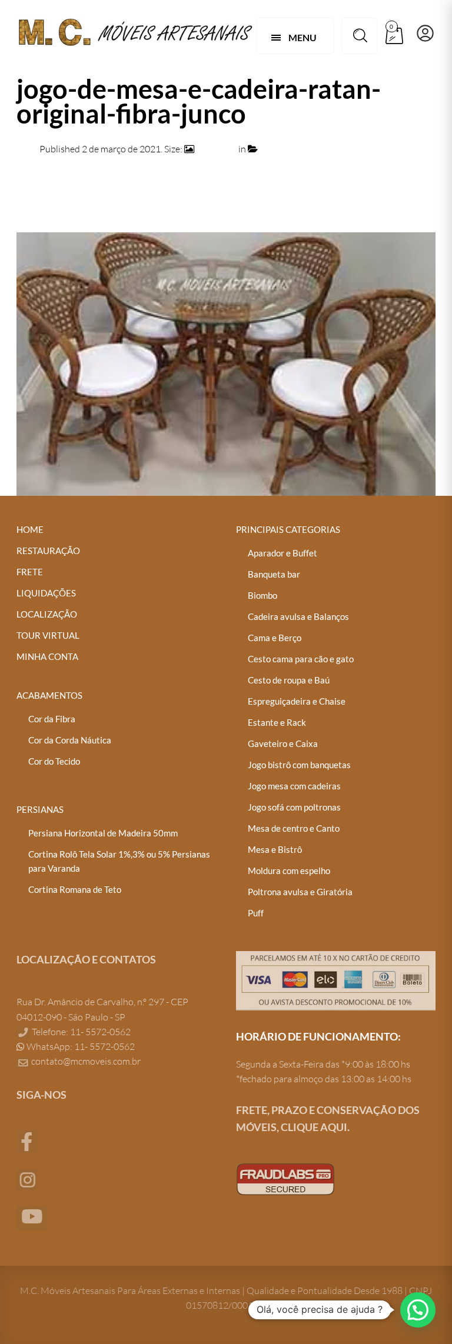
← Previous (40, 194)
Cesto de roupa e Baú (289, 680)
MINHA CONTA (47, 656)
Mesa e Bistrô (275, 849)
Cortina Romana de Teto (74, 889)
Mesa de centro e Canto (294, 828)
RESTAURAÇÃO (48, 550)
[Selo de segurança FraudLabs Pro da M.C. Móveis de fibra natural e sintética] (285, 1177)
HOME (30, 529)
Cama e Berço (274, 637)
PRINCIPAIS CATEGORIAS (288, 529)
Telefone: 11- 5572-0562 (80, 1032)
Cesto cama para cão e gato (301, 658)
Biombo (262, 595)
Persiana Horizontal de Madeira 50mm (103, 833)
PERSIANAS (40, 809)
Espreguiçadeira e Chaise (296, 701)
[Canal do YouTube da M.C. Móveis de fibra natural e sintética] (31, 1217)
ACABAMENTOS (49, 695)
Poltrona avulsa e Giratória (300, 891)
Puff (256, 913)
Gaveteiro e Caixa (283, 743)
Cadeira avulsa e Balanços (298, 616)
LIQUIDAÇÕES (46, 593)
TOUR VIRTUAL (47, 635)
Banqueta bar (274, 574)
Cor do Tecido (54, 761)
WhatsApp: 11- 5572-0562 (80, 1046)
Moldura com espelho (289, 870)
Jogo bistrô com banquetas (299, 764)
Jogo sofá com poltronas (294, 807)
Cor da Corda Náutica (69, 740)
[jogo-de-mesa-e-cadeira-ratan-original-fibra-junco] (226, 363)
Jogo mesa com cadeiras (294, 786)
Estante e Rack (277, 722)
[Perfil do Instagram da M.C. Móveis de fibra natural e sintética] (26, 1178)
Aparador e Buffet (282, 553)
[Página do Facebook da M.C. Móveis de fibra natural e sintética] (26, 1140)
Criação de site (265, 1218)
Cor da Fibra (51, 718)
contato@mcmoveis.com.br (86, 1061)
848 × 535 (216, 149)
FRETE (29, 571)
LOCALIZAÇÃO (46, 614)
